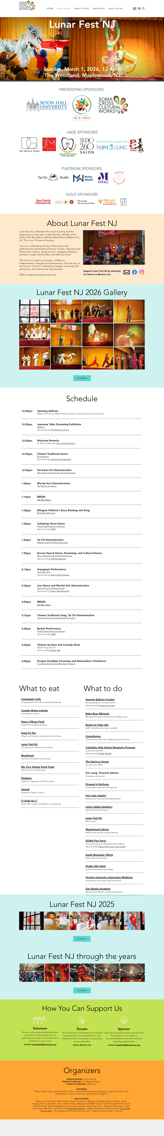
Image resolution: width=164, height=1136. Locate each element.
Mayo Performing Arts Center (111, 846)
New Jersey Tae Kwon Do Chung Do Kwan (56, 473)
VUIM (52, 529)
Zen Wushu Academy (47, 486)
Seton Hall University (65, 443)
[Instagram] (143, 8)
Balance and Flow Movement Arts (52, 542)
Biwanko (41, 427)
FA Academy (43, 456)
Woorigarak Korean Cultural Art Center (54, 556)
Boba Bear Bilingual (46, 513)
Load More (82, 378)
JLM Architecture (58, 559)
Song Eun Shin (43, 572)
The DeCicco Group (59, 430)
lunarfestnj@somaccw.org (44, 1044)
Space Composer (107, 705)
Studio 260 (55, 650)
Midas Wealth (105, 753)
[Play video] (114, 247)
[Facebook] (139, 8)
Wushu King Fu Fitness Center (51, 588)
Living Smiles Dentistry (60, 459)
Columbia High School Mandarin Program (56, 618)
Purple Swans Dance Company (51, 526)
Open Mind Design (76, 1108)
